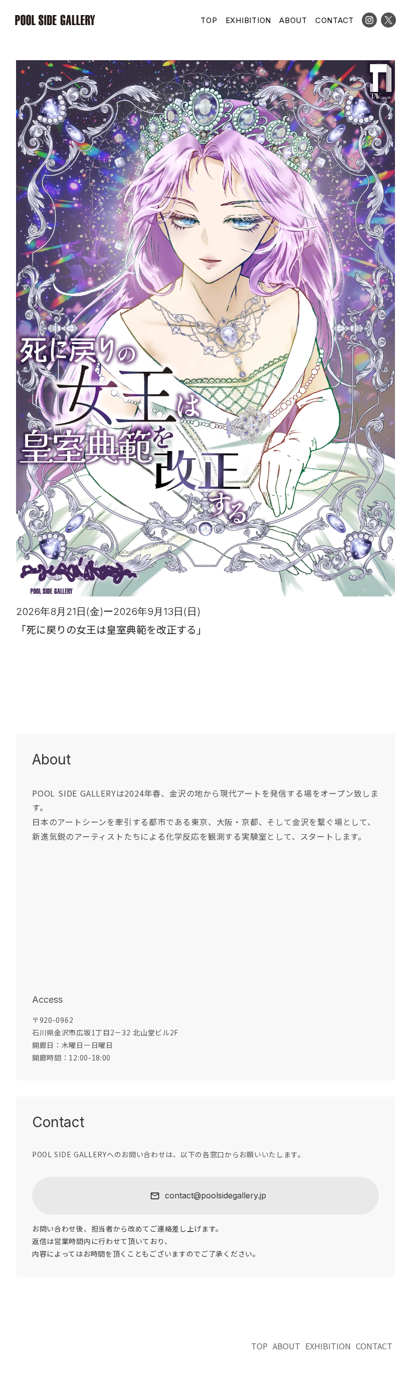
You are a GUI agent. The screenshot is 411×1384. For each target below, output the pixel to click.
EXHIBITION (249, 20)
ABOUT (293, 20)
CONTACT (334, 20)
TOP (208, 20)
